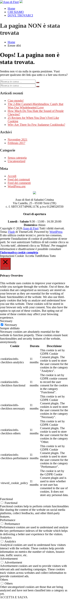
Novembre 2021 (17, 139)
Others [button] (4, 579)
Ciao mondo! (16, 100)
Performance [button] (7, 520)
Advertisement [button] (9, 558)
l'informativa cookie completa (19, 252)
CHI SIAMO (16, 12)
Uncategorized (16, 161)
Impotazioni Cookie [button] (12, 255)
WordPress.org (16, 186)
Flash (11, 231)
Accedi (12, 176)
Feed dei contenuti (19, 179)
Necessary (11, 324)
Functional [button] (6, 499)
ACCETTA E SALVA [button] (14, 597)
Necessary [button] (6, 321)
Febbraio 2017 (16, 143)
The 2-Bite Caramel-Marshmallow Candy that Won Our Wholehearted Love (35, 105)
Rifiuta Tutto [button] (48, 255)
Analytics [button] (6, 537)
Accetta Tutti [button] (32, 255)
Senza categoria (17, 157)
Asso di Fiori (31, 228)
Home (11, 8)
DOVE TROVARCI (20, 15)
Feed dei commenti (19, 183)
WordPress (55, 231)
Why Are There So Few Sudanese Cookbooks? (36, 124)
